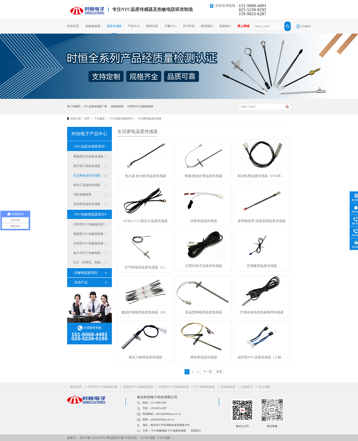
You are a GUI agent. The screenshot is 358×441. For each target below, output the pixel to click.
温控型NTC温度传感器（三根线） (262, 357)
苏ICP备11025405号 (92, 437)
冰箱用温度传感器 (203, 221)
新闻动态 (152, 26)
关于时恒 (189, 26)
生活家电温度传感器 (149, 118)
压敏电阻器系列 (86, 273)
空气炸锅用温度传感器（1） (146, 267)
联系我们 (207, 26)
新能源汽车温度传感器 (88, 156)
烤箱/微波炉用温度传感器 (203, 176)
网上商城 (243, 26)
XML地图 (163, 437)
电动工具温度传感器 (86, 185)
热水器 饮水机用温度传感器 (145, 176)
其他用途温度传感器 (86, 204)
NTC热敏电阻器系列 (89, 214)
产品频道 (100, 118)
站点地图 (264, 386)
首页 (87, 118)
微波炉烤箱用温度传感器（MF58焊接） (145, 312)
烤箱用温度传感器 (203, 357)
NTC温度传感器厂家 (95, 106)
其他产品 (81, 282)
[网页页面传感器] (179, 97)
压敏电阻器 (117, 106)
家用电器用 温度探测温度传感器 (262, 221)
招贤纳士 (225, 26)
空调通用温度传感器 (262, 266)
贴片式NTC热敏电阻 (87, 252)
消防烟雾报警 (82, 194)
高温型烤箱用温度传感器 (203, 312)
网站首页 (76, 386)
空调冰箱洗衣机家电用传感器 (262, 312)
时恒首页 (73, 26)
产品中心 (134, 26)
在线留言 (247, 386)
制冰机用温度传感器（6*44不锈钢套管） (262, 176)
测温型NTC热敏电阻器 (88, 233)
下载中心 (170, 26)
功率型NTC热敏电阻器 (140, 106)
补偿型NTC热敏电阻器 (88, 243)
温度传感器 (114, 26)
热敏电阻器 (92, 26)
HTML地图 (148, 437)
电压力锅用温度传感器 (145, 357)
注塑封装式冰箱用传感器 (203, 266)
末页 (219, 371)
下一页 (207, 371)
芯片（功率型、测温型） (88, 262)
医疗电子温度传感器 (86, 166)
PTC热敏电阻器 (204, 386)
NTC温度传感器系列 (122, 118)
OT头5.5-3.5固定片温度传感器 (145, 221)
